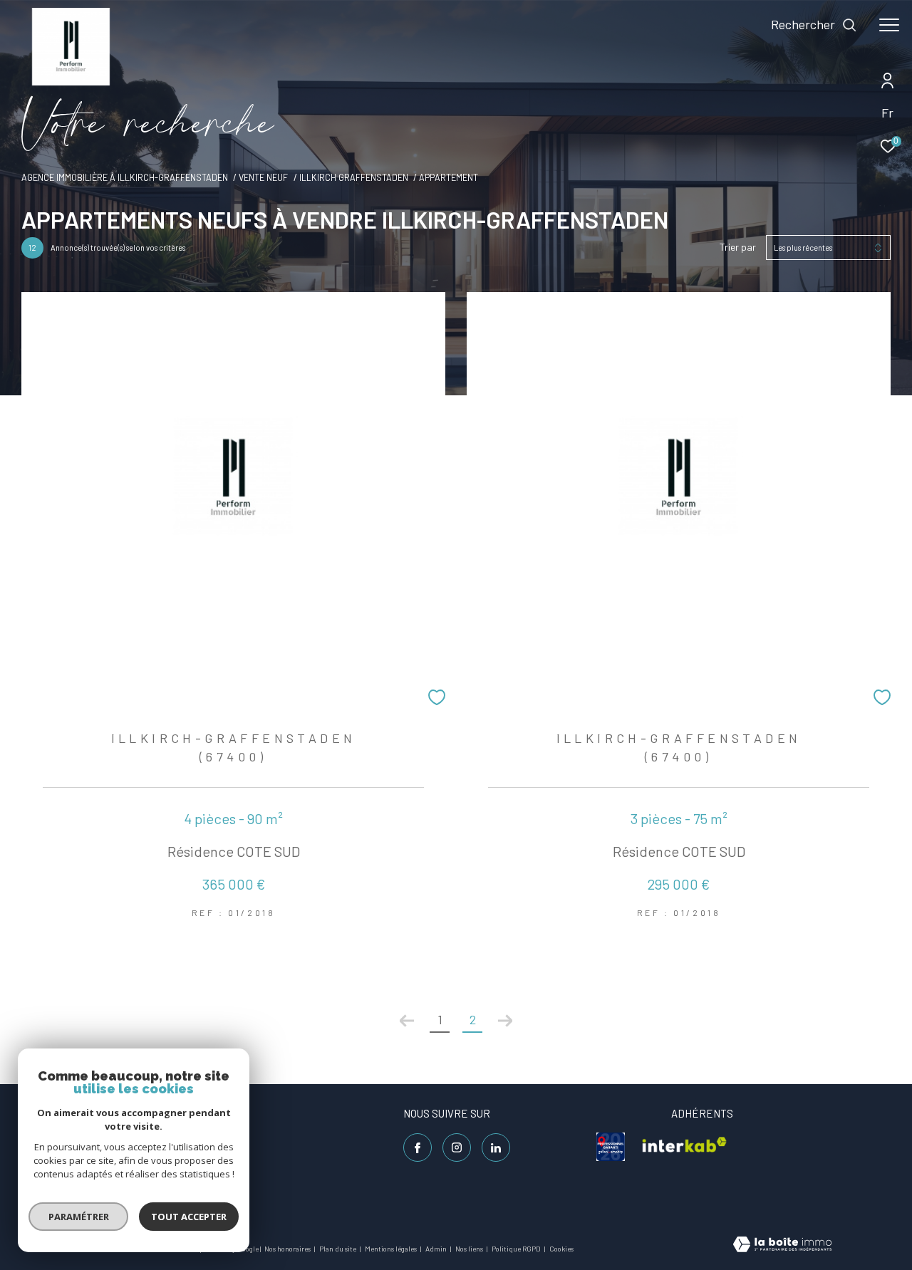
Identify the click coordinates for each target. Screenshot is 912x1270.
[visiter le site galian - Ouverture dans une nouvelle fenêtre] (610, 1147)
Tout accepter (189, 1216)
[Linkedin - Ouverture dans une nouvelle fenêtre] (496, 1147)
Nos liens (469, 1248)
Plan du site (338, 1248)
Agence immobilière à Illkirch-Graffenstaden (124, 177)
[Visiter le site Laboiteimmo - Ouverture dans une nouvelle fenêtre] (782, 1245)
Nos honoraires (288, 1248)
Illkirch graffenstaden (353, 177)
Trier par (738, 247)
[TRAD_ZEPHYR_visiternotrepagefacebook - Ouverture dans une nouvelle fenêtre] (417, 1147)
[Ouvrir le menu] (889, 25)
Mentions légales (391, 1248)
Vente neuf (263, 177)
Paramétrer (78, 1216)
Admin (436, 1248)
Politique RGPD (516, 1248)
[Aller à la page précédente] (407, 1021)
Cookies (561, 1249)
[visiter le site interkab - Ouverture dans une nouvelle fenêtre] (684, 1147)
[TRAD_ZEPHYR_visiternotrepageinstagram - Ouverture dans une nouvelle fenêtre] (456, 1147)
